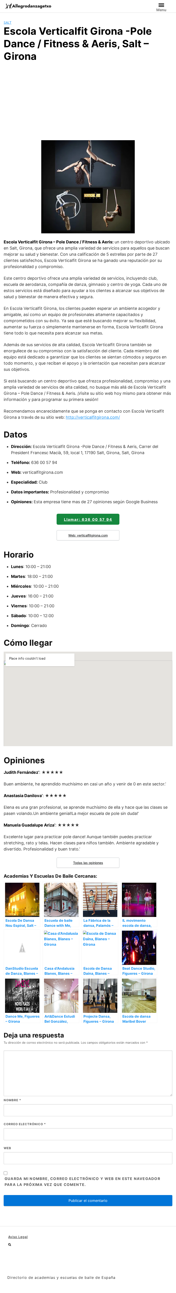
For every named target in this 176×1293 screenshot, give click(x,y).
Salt (7, 22)
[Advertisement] (88, 100)
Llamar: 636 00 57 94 (88, 519)
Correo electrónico (25, 1124)
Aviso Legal (18, 1237)
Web (7, 1148)
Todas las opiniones (88, 863)
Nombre (12, 1100)
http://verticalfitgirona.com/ (93, 417)
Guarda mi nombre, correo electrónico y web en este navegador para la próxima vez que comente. (82, 1181)
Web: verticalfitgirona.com (88, 535)
